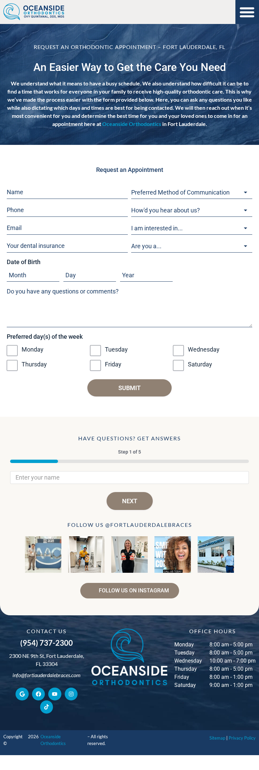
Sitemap (217, 738)
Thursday (34, 364)
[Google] (22, 694)
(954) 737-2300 (46, 642)
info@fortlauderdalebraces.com (46, 675)
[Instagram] (71, 694)
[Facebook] (38, 694)
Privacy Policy (242, 738)
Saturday (200, 364)
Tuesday (116, 349)
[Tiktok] (46, 706)
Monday (33, 349)
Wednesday (204, 349)
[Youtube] (54, 694)
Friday (113, 364)
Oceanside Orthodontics (131, 124)
